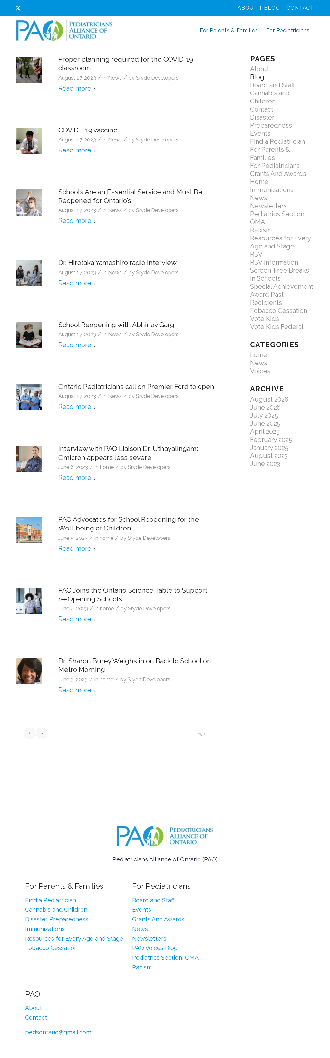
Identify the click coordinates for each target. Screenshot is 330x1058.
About (247, 8)
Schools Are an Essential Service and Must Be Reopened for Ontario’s (130, 196)
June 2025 (265, 423)
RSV (256, 254)
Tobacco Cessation (278, 311)
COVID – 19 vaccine (88, 130)
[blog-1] (29, 397)
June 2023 (265, 464)
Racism (261, 230)
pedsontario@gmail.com (58, 1032)
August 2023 (269, 456)
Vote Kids (264, 319)
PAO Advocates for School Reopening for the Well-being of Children (128, 523)
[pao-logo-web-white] (64, 30)
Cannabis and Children (270, 97)
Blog (272, 8)
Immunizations (272, 190)
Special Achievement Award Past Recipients (281, 294)
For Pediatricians (275, 166)
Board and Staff (272, 85)
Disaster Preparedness (271, 121)
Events (260, 133)
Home (259, 182)
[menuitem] (247, 8)
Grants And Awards (278, 174)
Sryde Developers (157, 78)
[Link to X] (18, 8)
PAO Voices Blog (155, 948)
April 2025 (265, 431)
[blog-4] (29, 335)
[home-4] (29, 530)
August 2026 (269, 399)
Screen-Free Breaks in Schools (279, 274)
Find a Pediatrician (277, 141)
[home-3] (29, 459)
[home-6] (29, 671)
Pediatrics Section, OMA (165, 957)
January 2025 (269, 447)
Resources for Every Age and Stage (280, 242)
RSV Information (274, 262)
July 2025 (264, 415)
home (107, 467)
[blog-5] (29, 273)
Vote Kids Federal (277, 327)
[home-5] (29, 601)
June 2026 (265, 407)
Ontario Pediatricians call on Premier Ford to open (136, 387)
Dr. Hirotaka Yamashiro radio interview (117, 262)
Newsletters (268, 206)
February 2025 (271, 439)
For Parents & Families (270, 153)
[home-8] (29, 202)
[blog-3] (29, 141)
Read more (74, 88)
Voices (260, 371)
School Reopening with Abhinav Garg (116, 325)
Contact (300, 8)
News (115, 78)
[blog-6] (29, 70)
